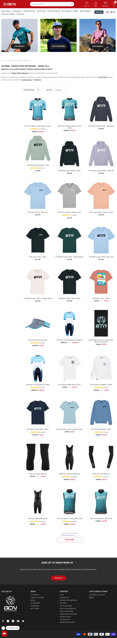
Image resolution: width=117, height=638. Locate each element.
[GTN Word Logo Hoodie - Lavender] (101, 153)
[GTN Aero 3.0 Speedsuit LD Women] (69, 323)
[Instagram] (8, 621)
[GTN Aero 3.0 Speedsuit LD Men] (37, 367)
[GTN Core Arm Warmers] (101, 457)
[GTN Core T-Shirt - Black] (37, 240)
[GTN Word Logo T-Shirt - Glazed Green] (69, 240)
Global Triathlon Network (20, 73)
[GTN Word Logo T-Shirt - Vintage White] (37, 281)
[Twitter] (23, 621)
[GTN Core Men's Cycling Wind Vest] (69, 501)
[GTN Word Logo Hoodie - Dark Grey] (101, 109)
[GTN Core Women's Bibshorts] (69, 457)
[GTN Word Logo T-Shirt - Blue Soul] (101, 240)
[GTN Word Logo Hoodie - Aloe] (37, 148)
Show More (69, 540)
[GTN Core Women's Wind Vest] (101, 501)
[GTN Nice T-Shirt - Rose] (101, 281)
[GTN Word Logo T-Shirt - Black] (69, 281)
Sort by (49, 90)
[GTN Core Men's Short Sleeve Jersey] (37, 109)
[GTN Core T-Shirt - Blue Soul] (37, 195)
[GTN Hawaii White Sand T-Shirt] (69, 367)
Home (3, 60)
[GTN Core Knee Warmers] (37, 457)
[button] (40, 90)
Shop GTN (99, 12)
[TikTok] (13, 621)
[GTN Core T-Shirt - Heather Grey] (69, 195)
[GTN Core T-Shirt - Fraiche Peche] (101, 195)
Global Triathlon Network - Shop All (18, 60)
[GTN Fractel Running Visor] (37, 323)
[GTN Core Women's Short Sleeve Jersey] (69, 109)
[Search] (52, 4)
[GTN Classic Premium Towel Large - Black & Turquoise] (101, 323)
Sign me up (58, 578)
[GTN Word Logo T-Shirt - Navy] (37, 412)
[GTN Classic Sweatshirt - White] (101, 367)
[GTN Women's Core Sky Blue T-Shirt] (69, 412)
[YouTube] (18, 621)
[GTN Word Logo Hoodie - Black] (69, 153)
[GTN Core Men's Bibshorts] (37, 501)
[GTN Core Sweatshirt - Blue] (101, 412)
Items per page (28, 90)
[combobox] (49, 4)
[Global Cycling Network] (19, 35)
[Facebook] (3, 621)
